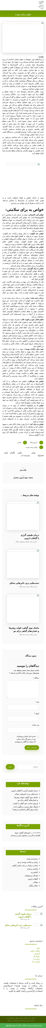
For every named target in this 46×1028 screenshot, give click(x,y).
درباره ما (36, 959)
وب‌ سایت (35, 725)
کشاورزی (34, 872)
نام (37, 702)
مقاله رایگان (33, 886)
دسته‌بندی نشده (32, 859)
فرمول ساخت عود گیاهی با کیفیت (25, 803)
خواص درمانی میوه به (31, 447)
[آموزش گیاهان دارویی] (41, 5)
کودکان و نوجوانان (24, 541)
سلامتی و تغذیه (33, 541)
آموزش (37, 953)
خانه (38, 948)
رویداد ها (37, 956)
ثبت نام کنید (10, 1025)
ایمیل (36, 713)
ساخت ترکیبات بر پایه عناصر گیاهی (25, 865)
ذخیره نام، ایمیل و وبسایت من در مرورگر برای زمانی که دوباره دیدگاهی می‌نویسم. (25, 739)
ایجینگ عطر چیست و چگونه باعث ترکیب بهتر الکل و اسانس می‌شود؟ (25, 808)
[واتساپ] (9, 997)
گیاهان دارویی (33, 879)
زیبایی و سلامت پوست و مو (30, 586)
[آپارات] (4, 997)
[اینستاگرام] (7, 997)
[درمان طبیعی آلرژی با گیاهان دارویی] (38, 917)
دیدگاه (36, 678)
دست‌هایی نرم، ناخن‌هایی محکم (26, 794)
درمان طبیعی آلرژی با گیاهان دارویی (24, 791)
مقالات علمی (35, 951)
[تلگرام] (6, 997)
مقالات (19, 442)
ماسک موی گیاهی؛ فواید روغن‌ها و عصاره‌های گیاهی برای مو (26, 798)
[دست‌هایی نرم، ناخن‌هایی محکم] (38, 928)
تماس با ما (36, 962)
